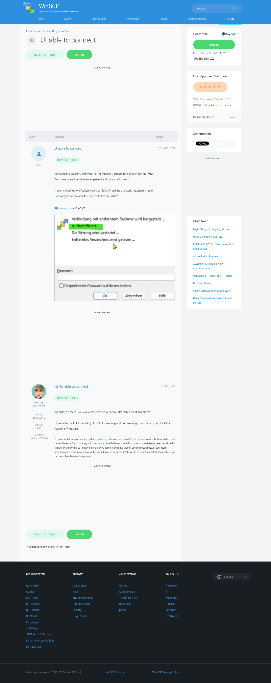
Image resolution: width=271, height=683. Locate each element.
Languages (32, 622)
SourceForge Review (203, 117)
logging (99, 439)
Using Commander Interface (207, 236)
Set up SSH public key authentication (212, 290)
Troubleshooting (83, 598)
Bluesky (170, 604)
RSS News (172, 616)
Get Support (80, 585)
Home (40, 19)
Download (133, 19)
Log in (79, 54)
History (77, 610)
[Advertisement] (102, 97)
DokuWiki (125, 604)
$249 (223, 52)
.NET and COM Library (39, 634)
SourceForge (127, 591)
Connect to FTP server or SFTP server (212, 275)
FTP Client (32, 598)
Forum (230, 19)
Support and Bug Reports (52, 31)
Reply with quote (67, 159)
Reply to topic (45, 54)
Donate (214, 44)
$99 (215, 52)
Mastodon (172, 598)
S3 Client (31, 616)
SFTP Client (33, 604)
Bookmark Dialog (202, 283)
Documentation (196, 19)
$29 (202, 52)
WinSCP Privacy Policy (165, 672)
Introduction (99, 19)
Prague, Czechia (39, 438)
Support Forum (82, 604)
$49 (209, 52)
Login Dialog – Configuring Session (211, 229)
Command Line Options (40, 640)
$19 (195, 52)
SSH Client (32, 610)
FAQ (75, 591)
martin (37, 402)
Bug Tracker (80, 616)
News (67, 19)
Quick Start (32, 585)
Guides (30, 591)
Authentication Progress (205, 256)
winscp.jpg (66, 208)
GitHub (123, 585)
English (228, 576)
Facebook (172, 585)
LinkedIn (171, 610)
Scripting (31, 628)
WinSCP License (115, 672)
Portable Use (33, 646)
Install (163, 19)
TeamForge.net (128, 598)
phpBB (123, 610)
